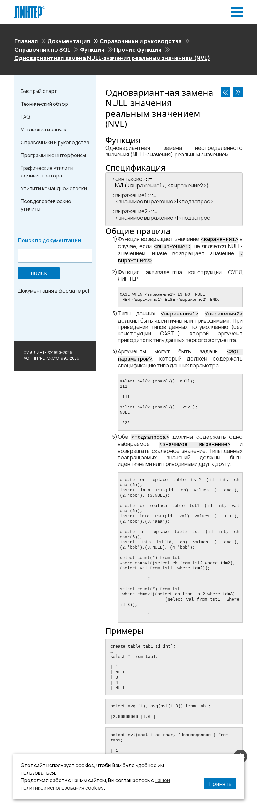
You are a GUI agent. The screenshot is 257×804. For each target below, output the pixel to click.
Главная (26, 41)
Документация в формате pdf (54, 290)
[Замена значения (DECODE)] (225, 92)
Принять (220, 783)
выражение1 (146, 185)
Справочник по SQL (42, 49)
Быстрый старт (39, 91)
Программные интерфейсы (53, 155)
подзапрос (196, 201)
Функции (92, 49)
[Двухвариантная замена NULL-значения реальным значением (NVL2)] (238, 92)
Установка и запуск (44, 129)
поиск (39, 273)
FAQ (25, 116)
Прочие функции (138, 49)
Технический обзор (44, 103)
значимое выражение (145, 201)
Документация (68, 41)
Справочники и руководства (141, 41)
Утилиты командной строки (54, 188)
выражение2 (187, 185)
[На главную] (29, 8)
